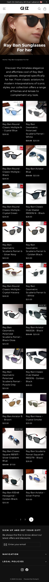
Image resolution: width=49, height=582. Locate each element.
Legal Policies (13, 561)
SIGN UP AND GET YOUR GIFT (22, 530)
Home (5, 60)
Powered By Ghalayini (31, 579)
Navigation (11, 554)
